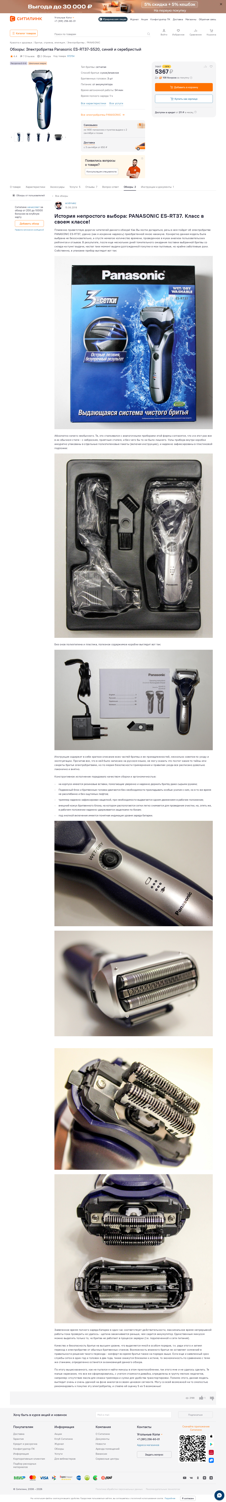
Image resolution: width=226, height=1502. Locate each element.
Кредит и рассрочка (25, 1443)
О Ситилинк (103, 1433)
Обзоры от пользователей (30, 195)
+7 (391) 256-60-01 (148, 1439)
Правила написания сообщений (29, 229)
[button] (164, 33)
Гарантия (18, 1438)
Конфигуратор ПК (24, 1448)
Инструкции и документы (157, 186)
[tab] (15, 188)
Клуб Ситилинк (63, 1438)
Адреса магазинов (148, 1445)
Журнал (59, 1443)
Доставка (18, 1433)
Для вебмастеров (64, 1458)
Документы (102, 1438)
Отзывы (91, 186)
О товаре (15, 186)
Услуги (74, 186)
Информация (21, 1453)
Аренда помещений (107, 1448)
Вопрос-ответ (110, 186)
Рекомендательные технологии (163, 1489)
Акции (58, 1433)
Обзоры (59, 1448)
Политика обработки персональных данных (119, 1489)
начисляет (33, 207)
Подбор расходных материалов (24, 1465)
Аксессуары (57, 186)
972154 (70, 56)
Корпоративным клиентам (29, 1458)
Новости (101, 1443)
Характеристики (35, 186)
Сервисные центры (107, 1458)
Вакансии (101, 1453)
